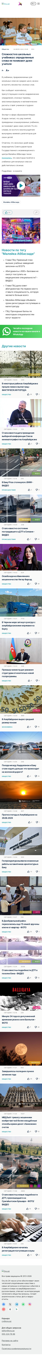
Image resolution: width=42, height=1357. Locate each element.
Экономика (7, 727)
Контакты (6, 1344)
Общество (6, 394)
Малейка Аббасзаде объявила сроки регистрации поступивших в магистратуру (22, 303)
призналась (7, 158)
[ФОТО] (21, 699)
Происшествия (9, 490)
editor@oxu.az (8, 1330)
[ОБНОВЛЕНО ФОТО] (21, 895)
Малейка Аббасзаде (11, 202)
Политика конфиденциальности (16, 1348)
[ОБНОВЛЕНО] (21, 364)
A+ (7, 70)
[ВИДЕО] (21, 462)
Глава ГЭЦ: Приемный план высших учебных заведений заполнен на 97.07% (19, 263)
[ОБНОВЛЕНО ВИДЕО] (21, 508)
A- (3, 70)
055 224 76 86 (8, 1334)
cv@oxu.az (6, 1321)
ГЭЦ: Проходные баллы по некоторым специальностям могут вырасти (19, 314)
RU (33, 3)
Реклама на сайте (10, 1340)
